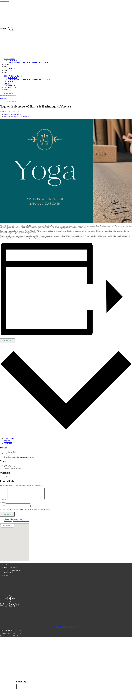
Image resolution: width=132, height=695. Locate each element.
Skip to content (4, 1)
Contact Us (8, 70)
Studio (6, 66)
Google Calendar (9, 438)
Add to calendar (7, 340)
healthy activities (20, 457)
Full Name (8, 658)
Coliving (12, 61)
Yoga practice (30, 457)
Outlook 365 (8, 442)
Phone (7, 662)
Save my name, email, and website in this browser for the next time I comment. (26, 509)
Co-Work (7, 64)
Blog (5, 72)
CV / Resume (9, 682)
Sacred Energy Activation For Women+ (16, 116)
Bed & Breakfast (9, 59)
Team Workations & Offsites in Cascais (29, 62)
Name (2, 502)
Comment (3, 499)
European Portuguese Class (13, 114)
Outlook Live (8, 443)
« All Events (4, 98)
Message (8, 678)
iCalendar (7, 440)
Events (11, 68)
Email (2, 506)
